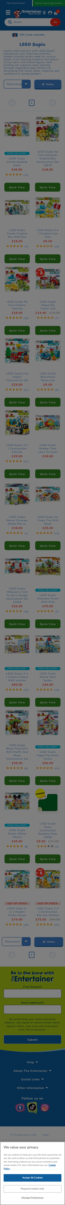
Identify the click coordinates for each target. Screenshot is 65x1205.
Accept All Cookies (32, 1177)
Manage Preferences (32, 1197)
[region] (32, 1173)
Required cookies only (32, 1188)
